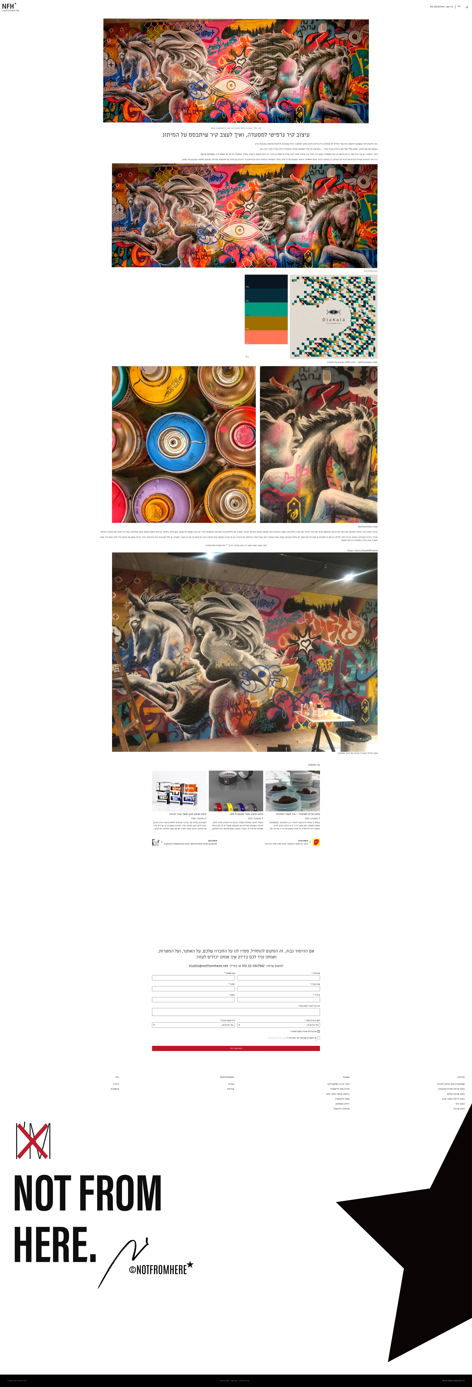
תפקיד (231, 984)
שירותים (230, 1089)
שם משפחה (229, 973)
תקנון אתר (234, 1381)
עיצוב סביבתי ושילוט (456, 1094)
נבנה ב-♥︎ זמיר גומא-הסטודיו (16, 1381)
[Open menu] (467, 7)
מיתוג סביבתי (459, 1108)
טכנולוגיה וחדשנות (341, 1108)
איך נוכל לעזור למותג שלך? (309, 1006)
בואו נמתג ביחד (236, 1048)
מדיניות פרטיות (244, 1381)
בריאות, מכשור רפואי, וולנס (337, 1094)
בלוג (117, 1077)
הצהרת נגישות (224, 1381)
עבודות (231, 1084)
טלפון (232, 995)
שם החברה (315, 984)
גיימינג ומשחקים (342, 1104)
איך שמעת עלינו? (227, 1020)
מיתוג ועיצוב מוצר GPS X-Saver (246, 814)
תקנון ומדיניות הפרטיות (277, 1038)
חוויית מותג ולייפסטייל (339, 1089)
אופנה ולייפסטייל (342, 1099)
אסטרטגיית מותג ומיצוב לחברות (451, 1084)
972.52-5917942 (253, 966)
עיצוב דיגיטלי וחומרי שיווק (453, 1099)
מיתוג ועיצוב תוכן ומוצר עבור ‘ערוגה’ (187, 814)
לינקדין (116, 1084)
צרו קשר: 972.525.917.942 (441, 6)
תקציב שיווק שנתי (312, 1020)
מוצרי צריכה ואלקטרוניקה (338, 1084)
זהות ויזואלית (311, 159)
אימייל (316, 995)
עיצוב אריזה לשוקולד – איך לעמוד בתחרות (298, 814)
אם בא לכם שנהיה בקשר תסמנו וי (303, 1031)
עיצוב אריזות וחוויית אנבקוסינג (451, 1089)
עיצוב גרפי (460, 1104)
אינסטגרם (115, 1089)
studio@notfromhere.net (208, 966)
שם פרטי (315, 973)
